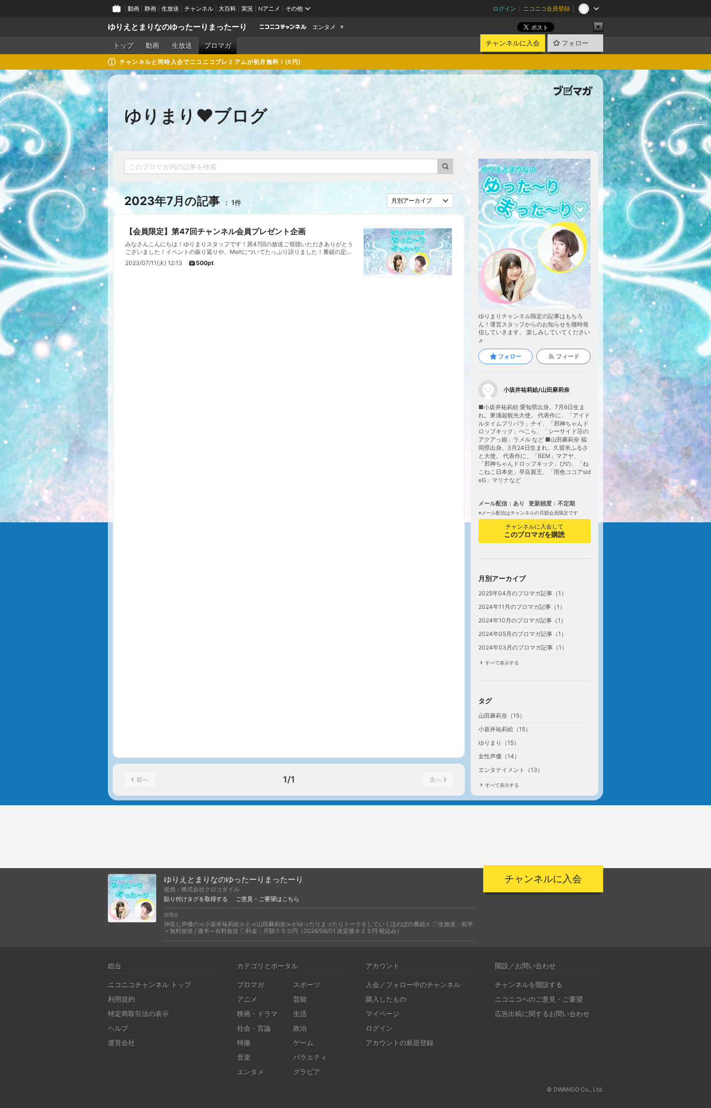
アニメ (247, 999)
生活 (300, 1013)
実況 (247, 8)
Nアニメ (269, 8)
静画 (150, 8)
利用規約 (121, 999)
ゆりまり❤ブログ (195, 115)
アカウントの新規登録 (399, 1042)
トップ (123, 45)
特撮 (244, 1042)
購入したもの (386, 999)
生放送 (170, 8)
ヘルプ (118, 1028)
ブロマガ (217, 45)
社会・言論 (254, 1028)
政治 (300, 1028)
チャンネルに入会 (513, 43)
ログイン (504, 8)
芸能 (300, 999)
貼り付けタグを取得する (196, 899)
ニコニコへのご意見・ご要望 (539, 999)
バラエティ (310, 1057)
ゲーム (303, 1042)
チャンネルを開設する (529, 984)
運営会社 (121, 1042)
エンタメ (324, 27)
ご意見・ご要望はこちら (267, 899)
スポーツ (306, 984)
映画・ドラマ (257, 1013)
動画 (133, 8)
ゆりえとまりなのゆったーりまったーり (177, 27)
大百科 (227, 8)
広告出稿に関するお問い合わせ (542, 1013)
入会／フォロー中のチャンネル (413, 984)
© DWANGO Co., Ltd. (575, 1089)
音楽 (244, 1057)
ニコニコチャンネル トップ (149, 984)
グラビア (306, 1071)
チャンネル (198, 8)
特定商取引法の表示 (138, 1013)
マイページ (383, 1013)
